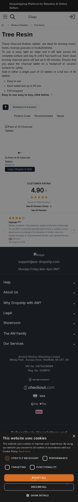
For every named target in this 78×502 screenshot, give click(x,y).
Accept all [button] (39, 477)
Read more (25, 451)
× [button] (73, 436)
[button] (39, 495)
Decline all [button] (39, 486)
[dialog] (39, 467)
